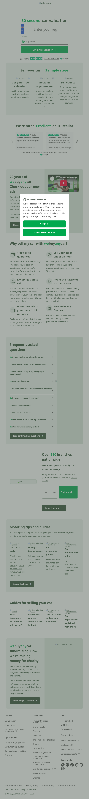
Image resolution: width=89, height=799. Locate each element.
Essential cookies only (44, 232)
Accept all (44, 224)
